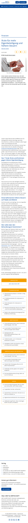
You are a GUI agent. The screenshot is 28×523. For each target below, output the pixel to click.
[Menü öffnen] (17, 2)
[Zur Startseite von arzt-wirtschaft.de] (5, 2)
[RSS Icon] (14, 520)
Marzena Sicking (5, 48)
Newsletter (5, 469)
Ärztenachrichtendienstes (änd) (9, 148)
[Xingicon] (16, 520)
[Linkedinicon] (18, 520)
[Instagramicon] (12, 520)
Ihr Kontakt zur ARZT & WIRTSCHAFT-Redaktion (14, 470)
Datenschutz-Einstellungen (14, 516)
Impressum (20, 513)
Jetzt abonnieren (13, 284)
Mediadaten (6, 467)
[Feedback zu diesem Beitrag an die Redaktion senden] (25, 52)
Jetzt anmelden (6, 489)
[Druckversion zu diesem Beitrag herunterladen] (16, 52)
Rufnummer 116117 (6, 245)
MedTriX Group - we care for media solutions (14, 474)
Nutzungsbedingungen (7, 515)
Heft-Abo (24, 515)
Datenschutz (18, 515)
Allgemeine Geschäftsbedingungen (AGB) (13, 472)
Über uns (5, 465)
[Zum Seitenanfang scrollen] (25, 520)
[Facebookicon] (9, 520)
